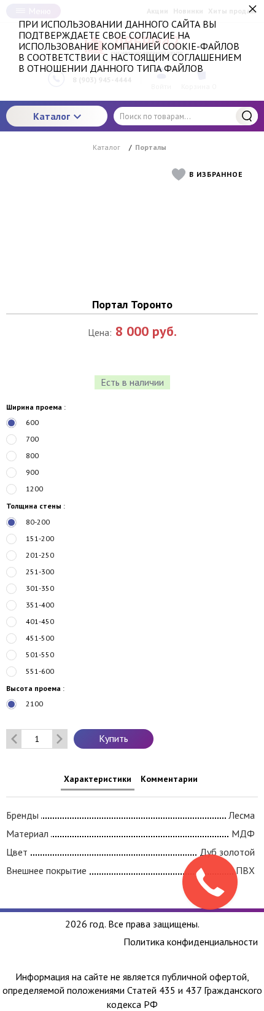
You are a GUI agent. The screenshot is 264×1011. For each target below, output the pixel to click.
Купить (113, 738)
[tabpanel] (132, 840)
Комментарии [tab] (169, 778)
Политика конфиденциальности (190, 942)
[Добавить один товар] (59, 739)
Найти (247, 116)
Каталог (51, 116)
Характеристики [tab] (97, 778)
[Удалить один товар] (14, 739)
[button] (210, 174)
